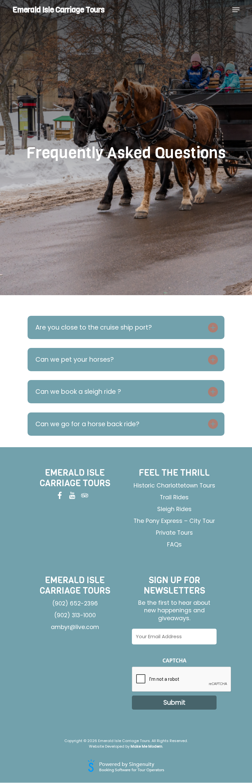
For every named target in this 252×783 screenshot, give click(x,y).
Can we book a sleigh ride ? (78, 391)
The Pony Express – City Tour (174, 521)
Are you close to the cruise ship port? (93, 327)
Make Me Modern (146, 746)
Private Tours (174, 533)
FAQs (174, 544)
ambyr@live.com (75, 627)
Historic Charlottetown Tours (174, 485)
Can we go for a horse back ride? (87, 424)
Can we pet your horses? (74, 359)
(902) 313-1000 (75, 615)
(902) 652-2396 (75, 603)
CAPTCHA (174, 660)
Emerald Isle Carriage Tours (58, 10)
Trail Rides (174, 497)
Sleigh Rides (174, 509)
